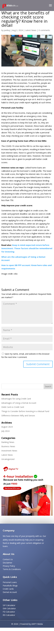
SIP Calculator (9, 605)
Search (48, 386)
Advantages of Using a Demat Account (18, 403)
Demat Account (10, 592)
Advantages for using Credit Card (16, 398)
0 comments (44, 30)
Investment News (9, 450)
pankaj (7, 30)
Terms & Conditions (12, 569)
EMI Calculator (9, 608)
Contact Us (8, 559)
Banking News (7, 442)
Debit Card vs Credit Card (12, 407)
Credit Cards (8, 589)
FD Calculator (9, 611)
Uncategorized (7, 459)
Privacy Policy (9, 566)
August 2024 (7, 426)
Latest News (30, 30)
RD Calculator (9, 615)
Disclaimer (7, 562)
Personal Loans (10, 582)
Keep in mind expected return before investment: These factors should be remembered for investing (26, 248)
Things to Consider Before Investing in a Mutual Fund (25, 411)
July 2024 (5, 431)
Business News (8, 446)
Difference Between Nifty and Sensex (18, 415)
